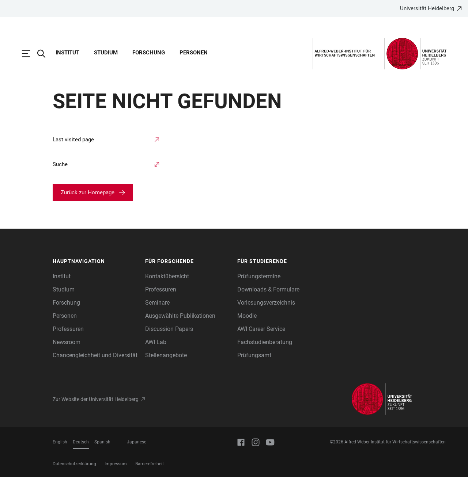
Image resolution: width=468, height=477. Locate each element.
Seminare (157, 302)
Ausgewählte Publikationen (180, 315)
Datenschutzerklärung (74, 463)
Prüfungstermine (258, 276)
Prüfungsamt (254, 355)
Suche (60, 164)
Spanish (102, 441)
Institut (67, 52)
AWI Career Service (261, 328)
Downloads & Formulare (268, 289)
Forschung (148, 52)
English (60, 441)
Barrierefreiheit (149, 463)
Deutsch (81, 441)
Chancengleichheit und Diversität (95, 355)
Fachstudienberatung (264, 342)
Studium (106, 52)
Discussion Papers (169, 328)
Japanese (136, 441)
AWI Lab (155, 342)
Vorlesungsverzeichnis (266, 302)
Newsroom (66, 342)
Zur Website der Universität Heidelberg (96, 399)
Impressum (116, 463)
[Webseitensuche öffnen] (45, 54)
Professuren (68, 328)
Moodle (247, 315)
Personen (194, 52)
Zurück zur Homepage (87, 192)
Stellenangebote (166, 355)
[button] (95, 261)
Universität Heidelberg (427, 8)
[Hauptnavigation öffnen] (29, 54)
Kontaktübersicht (167, 276)
